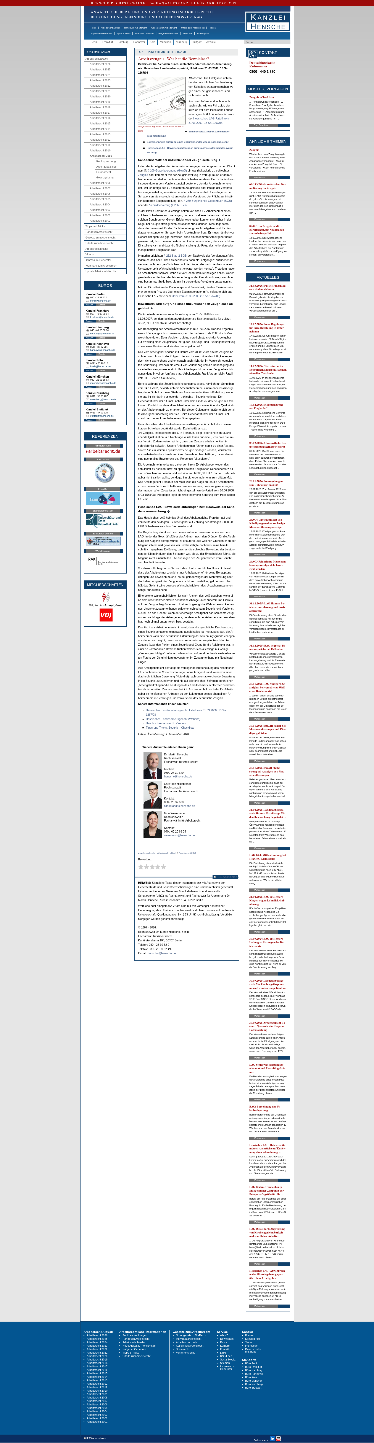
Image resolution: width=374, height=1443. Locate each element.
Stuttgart (197, 42)
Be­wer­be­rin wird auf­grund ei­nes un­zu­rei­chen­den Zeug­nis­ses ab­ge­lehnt (188, 142)
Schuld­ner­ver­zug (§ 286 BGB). (168, 205)
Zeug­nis (143, 174)
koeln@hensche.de (100, 366)
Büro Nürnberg (254, 1384)
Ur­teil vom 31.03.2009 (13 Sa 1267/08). (196, 296)
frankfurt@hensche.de (102, 317)
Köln (152, 42)
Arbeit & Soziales (106, 166)
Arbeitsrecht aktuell (110, 28)
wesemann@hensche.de (179, 835)
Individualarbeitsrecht (188, 1338)
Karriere (225, 1345)
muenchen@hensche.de (103, 383)
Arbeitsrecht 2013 (100, 134)
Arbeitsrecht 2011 (100, 145)
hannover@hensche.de (102, 350)
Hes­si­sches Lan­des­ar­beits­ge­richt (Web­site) (173, 719)
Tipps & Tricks (124, 33)
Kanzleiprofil (203, 33)
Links (223, 1352)
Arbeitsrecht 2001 (100, 220)
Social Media (227, 1359)
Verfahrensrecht (185, 1352)
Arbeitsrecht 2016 (100, 118)
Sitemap (225, 1363)
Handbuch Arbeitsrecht (135, 28)
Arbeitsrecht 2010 (100, 150)
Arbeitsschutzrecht (187, 1342)
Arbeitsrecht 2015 (100, 123)
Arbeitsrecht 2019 (100, 101)
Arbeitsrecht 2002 (100, 215)
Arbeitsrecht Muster (144, 33)
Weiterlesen (259, 177)
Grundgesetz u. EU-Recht (191, 1335)
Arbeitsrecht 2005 (100, 199)
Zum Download (261, 125)
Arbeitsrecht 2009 (101, 155)
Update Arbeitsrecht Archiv (100, 271)
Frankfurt (107, 42)
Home (94, 28)
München (165, 42)
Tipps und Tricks (95, 226)
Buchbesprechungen (135, 1335)
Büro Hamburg (254, 1370)
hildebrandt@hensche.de (179, 805)
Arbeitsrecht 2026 (100, 64)
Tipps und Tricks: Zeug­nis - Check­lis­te (170, 727)
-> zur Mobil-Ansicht (98, 52)
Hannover (139, 42)
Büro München (254, 1380)
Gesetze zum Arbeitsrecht (164, 28)
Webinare (187, 33)
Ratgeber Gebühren (168, 33)
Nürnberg (181, 42)
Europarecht (103, 172)
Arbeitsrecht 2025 (100, 69)
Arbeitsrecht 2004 (100, 204)
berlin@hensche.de (100, 300)
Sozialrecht (182, 1349)
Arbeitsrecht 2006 (100, 193)
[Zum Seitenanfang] (220, 160)
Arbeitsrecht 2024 (100, 74)
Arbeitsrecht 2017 (100, 112)
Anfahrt (89, 305)
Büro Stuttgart (253, 1387)
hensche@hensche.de (178, 776)
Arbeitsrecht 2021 (100, 91)
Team (248, 1342)
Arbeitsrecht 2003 (100, 209)
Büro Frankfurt (253, 1366)
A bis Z (224, 1335)
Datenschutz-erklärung (253, 1350)
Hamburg (123, 42)
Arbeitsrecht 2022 (100, 85)
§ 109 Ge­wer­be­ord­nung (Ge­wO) (167, 170)
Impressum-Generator (101, 33)
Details (101, 305)
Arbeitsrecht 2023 (100, 80)
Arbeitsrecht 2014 (100, 128)
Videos (89, 254)
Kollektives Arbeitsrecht (189, 1345)
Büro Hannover (254, 1373)
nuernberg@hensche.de (103, 399)
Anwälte (211, 42)
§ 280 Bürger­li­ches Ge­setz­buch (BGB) (208, 200)
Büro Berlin (251, 1363)
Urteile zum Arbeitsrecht (193, 28)
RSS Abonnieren (226, 877)
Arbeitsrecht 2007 (100, 188)
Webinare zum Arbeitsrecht (101, 265)
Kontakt (224, 1349)
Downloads (227, 1338)
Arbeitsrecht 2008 (100, 182)
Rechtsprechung (106, 161)
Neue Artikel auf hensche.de (139, 1345)
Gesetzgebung (105, 177)
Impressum (251, 1345)
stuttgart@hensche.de (102, 416)
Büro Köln (251, 1377)
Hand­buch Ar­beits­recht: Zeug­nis (166, 723)
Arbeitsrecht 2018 (100, 107)
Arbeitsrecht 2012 (100, 139)
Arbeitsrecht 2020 (100, 96)
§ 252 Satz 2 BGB (176, 255)
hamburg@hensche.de (102, 333)
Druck (223, 1342)
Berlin (94, 42)
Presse (212, 28)
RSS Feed (226, 1356)
